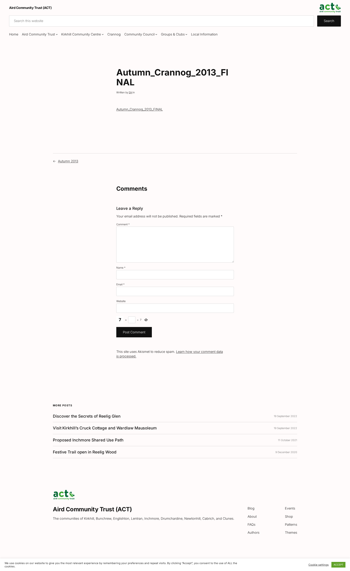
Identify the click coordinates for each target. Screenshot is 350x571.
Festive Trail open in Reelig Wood (84, 452)
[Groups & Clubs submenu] (186, 34)
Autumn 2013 (68, 161)
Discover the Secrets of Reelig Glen (86, 416)
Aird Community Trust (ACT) (30, 8)
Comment (123, 224)
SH (130, 92)
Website (121, 301)
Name (120, 267)
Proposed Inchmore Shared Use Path (88, 440)
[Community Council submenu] (156, 34)
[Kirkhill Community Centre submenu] (103, 34)
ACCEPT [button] (338, 564)
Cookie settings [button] (318, 564)
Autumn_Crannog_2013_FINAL (139, 109)
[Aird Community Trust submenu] (57, 34)
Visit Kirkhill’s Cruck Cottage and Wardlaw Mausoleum (105, 428)
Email (120, 284)
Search (329, 21)
